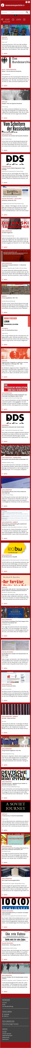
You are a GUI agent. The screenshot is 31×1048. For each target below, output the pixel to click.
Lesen (18, 19)
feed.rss (6, 1016)
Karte (3, 1004)
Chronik (4, 1002)
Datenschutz (5, 1037)
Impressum (5, 1039)
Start (7, 19)
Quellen (6, 21)
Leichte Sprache (6, 1033)
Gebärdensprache (7, 1035)
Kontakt (4, 1032)
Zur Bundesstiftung (7, 1006)
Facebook (6, 1014)
